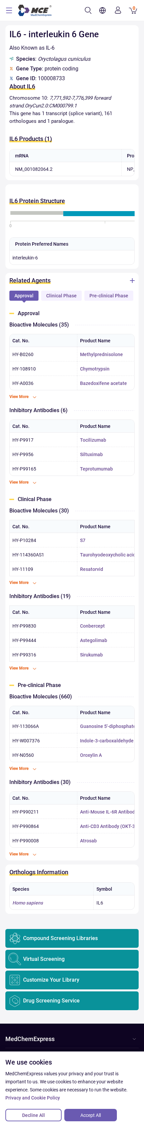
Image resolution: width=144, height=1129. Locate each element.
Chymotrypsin (95, 369)
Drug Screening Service (51, 1000)
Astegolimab (93, 640)
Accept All (90, 1115)
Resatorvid (91, 569)
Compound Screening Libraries (60, 938)
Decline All (33, 1115)
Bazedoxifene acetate (103, 383)
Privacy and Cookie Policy (32, 1097)
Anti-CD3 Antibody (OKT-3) (108, 826)
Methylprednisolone (101, 354)
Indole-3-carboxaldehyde (107, 740)
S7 (82, 540)
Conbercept (92, 626)
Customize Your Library (51, 980)
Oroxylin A (91, 755)
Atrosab (88, 840)
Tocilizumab (93, 440)
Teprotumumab (96, 469)
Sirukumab (91, 654)
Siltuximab (91, 454)
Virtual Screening (44, 959)
